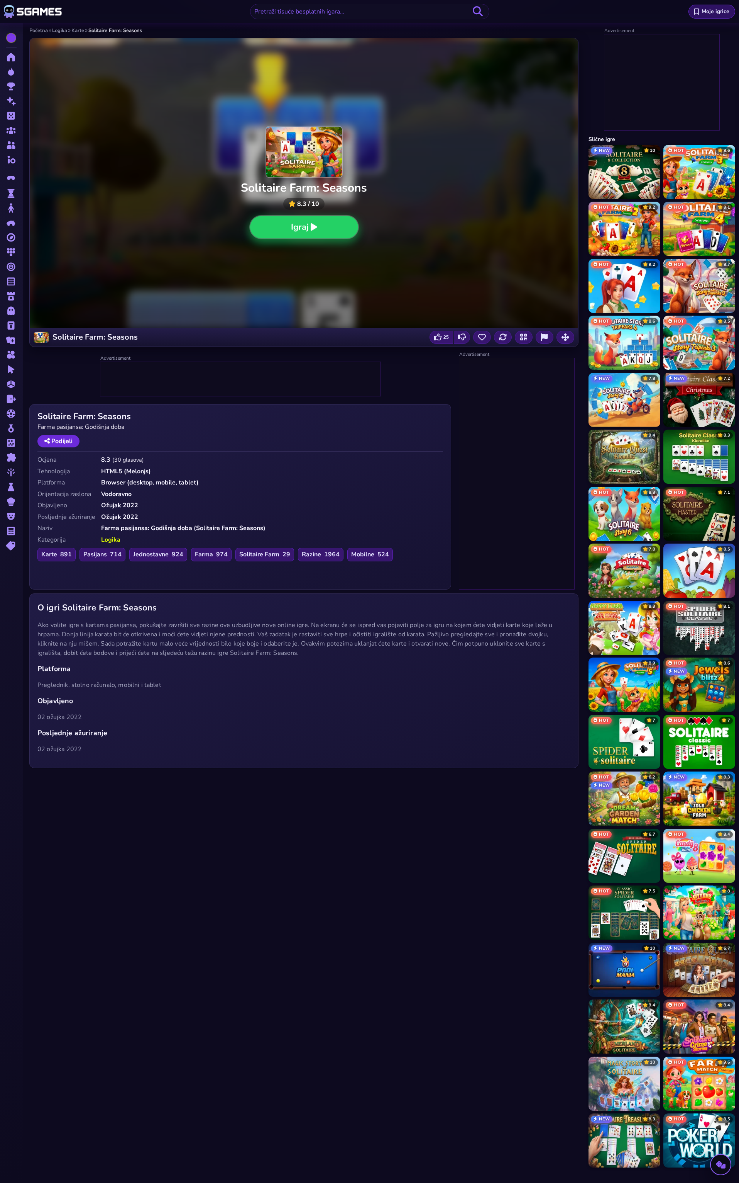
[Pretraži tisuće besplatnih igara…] (477, 11)
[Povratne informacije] (544, 337)
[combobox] (369, 11)
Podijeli (61, 441)
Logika (110, 539)
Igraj (300, 227)
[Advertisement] (240, 379)
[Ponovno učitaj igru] (503, 337)
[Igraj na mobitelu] (524, 337)
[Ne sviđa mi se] (462, 337)
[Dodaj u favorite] (482, 337)
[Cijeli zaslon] (565, 337)
